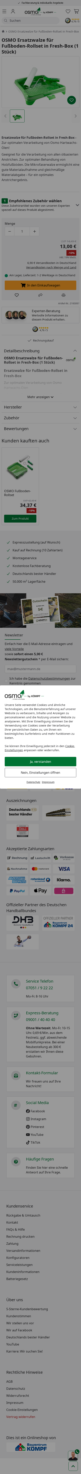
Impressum (48, 782)
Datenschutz (33, 782)
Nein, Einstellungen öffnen (40, 772)
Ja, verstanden (40, 761)
